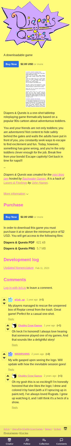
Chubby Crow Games (30, 325)
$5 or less (23, 433)
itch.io (7, 429)
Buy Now (11, 64)
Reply (11, 319)
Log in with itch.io (15, 287)
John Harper (40, 182)
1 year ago (32, 299)
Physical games (11, 433)
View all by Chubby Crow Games (27, 429)
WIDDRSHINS (22, 354)
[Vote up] (4, 300)
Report (48, 429)
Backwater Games (34, 178)
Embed (57, 429)
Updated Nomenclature (19, 267)
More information (14, 193)
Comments (61, 443)
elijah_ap (20, 299)
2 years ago (37, 354)
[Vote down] (4, 304)
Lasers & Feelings (15, 182)
